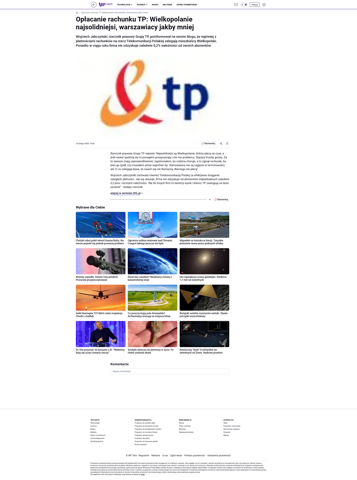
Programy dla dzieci (142, 438)
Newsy (181, 423)
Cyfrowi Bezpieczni (97, 438)
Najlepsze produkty (186, 432)
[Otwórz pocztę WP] (236, 4)
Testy (225, 423)
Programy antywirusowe (144, 435)
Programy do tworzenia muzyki (146, 426)
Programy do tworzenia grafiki (146, 441)
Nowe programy (141, 444)
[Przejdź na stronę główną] (94, 6)
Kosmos (141, 4)
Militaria (167, 4)
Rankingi (182, 429)
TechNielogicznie (96, 441)
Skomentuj (209, 143)
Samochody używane (231, 429)
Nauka (155, 4)
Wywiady (226, 432)
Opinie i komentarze (187, 4)
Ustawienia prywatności (218, 455)
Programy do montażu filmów (146, 432)
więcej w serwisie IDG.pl (125, 193)
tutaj (142, 474)
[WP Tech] (108, 4)
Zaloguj (254, 4)
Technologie (123, 4)
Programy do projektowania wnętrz (148, 429)
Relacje (226, 435)
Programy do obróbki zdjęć (145, 423)
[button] (243, 4)
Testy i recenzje (184, 426)
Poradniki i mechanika (231, 426)
